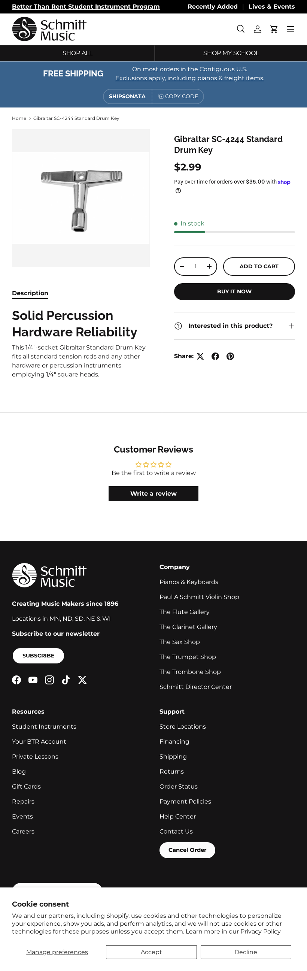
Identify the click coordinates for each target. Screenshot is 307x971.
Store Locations (182, 726)
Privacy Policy (260, 931)
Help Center (177, 816)
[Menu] (290, 29)
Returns (171, 771)
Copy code (181, 96)
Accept (151, 952)
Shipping (173, 756)
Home (19, 118)
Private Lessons (35, 756)
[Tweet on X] (200, 356)
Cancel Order (187, 849)
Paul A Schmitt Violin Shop (199, 597)
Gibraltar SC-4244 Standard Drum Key (76, 118)
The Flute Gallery (184, 611)
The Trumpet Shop (187, 656)
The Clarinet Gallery (188, 626)
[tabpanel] (81, 343)
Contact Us (176, 831)
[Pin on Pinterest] (230, 356)
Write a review (153, 493)
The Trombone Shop (190, 671)
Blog (19, 771)
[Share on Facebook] (215, 356)
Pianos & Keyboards (188, 582)
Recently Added (213, 6)
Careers (23, 831)
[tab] (30, 293)
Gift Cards (26, 786)
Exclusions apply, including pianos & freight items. (189, 78)
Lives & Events (272, 6)
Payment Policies (185, 801)
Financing (174, 741)
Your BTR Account (39, 741)
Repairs (23, 801)
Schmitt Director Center (195, 686)
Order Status (178, 786)
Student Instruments (44, 726)
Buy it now (234, 291)
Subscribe (38, 655)
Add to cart (259, 266)
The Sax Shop (179, 641)
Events (22, 816)
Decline (245, 952)
